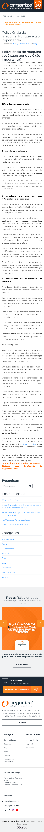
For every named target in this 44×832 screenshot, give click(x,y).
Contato (7, 756)
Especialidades (10, 740)
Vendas (5, 577)
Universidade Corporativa (9, 761)
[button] (3, 623)
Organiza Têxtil (29, 444)
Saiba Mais (22, 664)
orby (35, 43)
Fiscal (4, 558)
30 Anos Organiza (10, 500)
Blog (5, 748)
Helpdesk (29, 744)
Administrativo (8, 539)
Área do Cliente (32, 740)
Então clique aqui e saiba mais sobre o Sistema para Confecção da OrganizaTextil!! (22, 466)
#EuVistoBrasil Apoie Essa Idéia (16, 520)
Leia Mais (22, 723)
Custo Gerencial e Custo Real (15, 524)
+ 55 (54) (11, 801)
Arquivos (21, 16)
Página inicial (8, 16)
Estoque (5, 553)
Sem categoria (8, 572)
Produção (6, 567)
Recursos (7, 744)
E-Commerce (8, 549)
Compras (6, 544)
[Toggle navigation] (39, 6)
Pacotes (7, 752)
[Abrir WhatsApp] (6, 826)
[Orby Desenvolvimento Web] (22, 827)
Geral (4, 563)
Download (30, 748)
